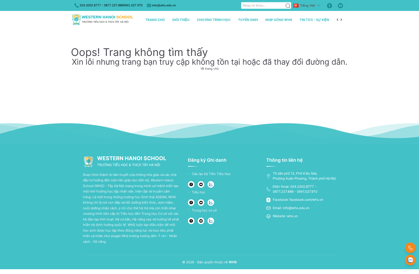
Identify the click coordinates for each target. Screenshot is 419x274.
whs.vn (292, 216)
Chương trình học (214, 20)
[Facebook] (329, 5)
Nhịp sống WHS (278, 20)
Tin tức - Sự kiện (314, 20)
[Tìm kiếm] (288, 3)
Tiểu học (198, 192)
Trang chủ (155, 20)
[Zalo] (211, 184)
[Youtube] (340, 5)
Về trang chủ (210, 68)
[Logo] (76, 19)
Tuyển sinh (248, 20)
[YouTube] (201, 184)
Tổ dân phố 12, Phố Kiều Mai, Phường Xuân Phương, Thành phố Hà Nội (304, 175)
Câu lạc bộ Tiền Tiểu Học (211, 174)
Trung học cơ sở (204, 210)
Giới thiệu (180, 20)
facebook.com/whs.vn (306, 200)
